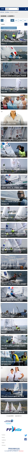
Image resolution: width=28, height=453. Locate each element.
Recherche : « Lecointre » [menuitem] (14, 12)
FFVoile (20, 3)
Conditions (4, 440)
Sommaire (4, 445)
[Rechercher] (17, 8)
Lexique (3, 442)
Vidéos (16, 20)
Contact (3, 437)
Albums (21, 20)
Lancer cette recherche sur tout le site (9, 28)
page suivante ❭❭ (18, 415)
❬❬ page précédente (10, 415)
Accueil (3, 12)
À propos (3, 434)
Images (25, 20)
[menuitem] (26, 8)
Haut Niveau (7, 12)
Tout (12, 20)
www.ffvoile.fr (21, 451)
